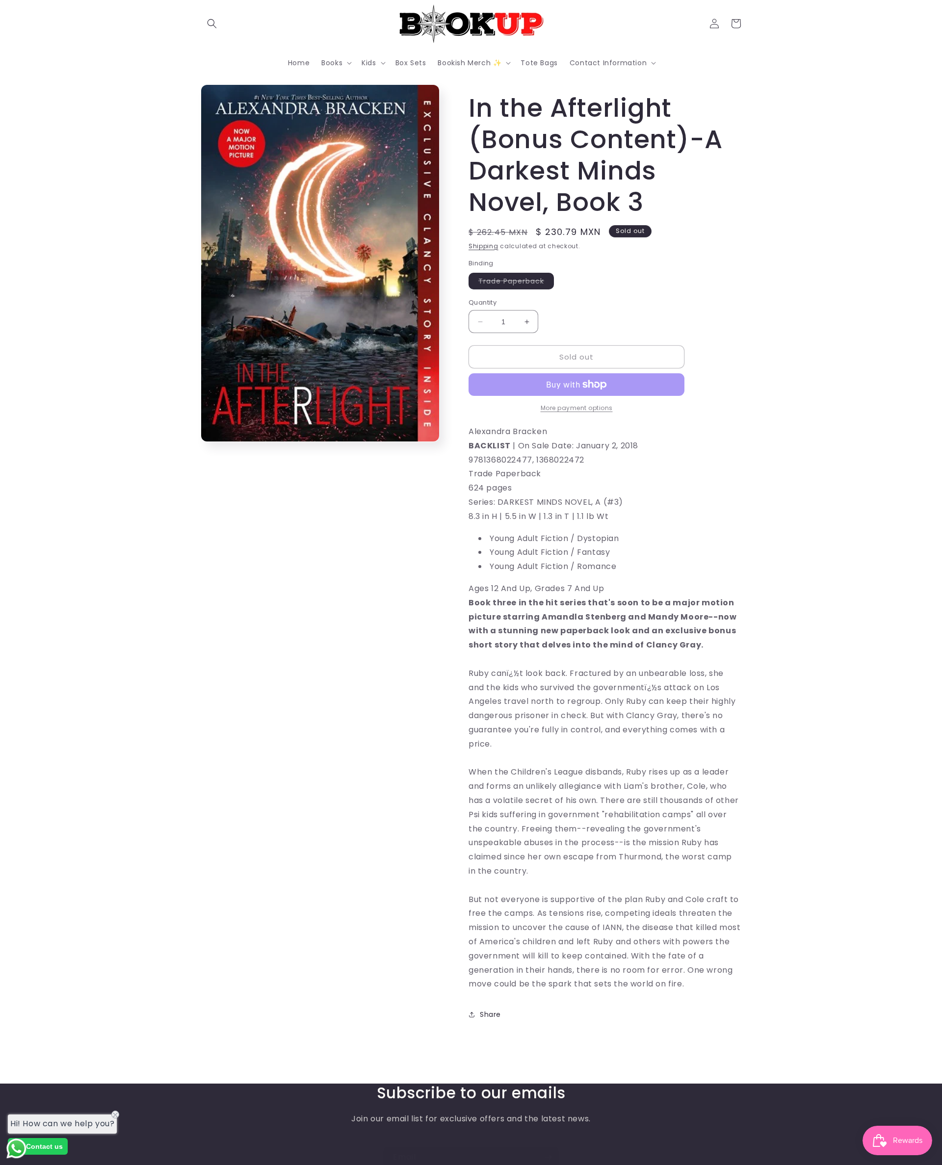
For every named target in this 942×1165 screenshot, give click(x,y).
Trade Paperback (516, 282)
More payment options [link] (577, 408)
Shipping (483, 246)
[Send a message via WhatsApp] (16, 1148)
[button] (212, 23)
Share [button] (490, 1014)
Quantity (483, 302)
